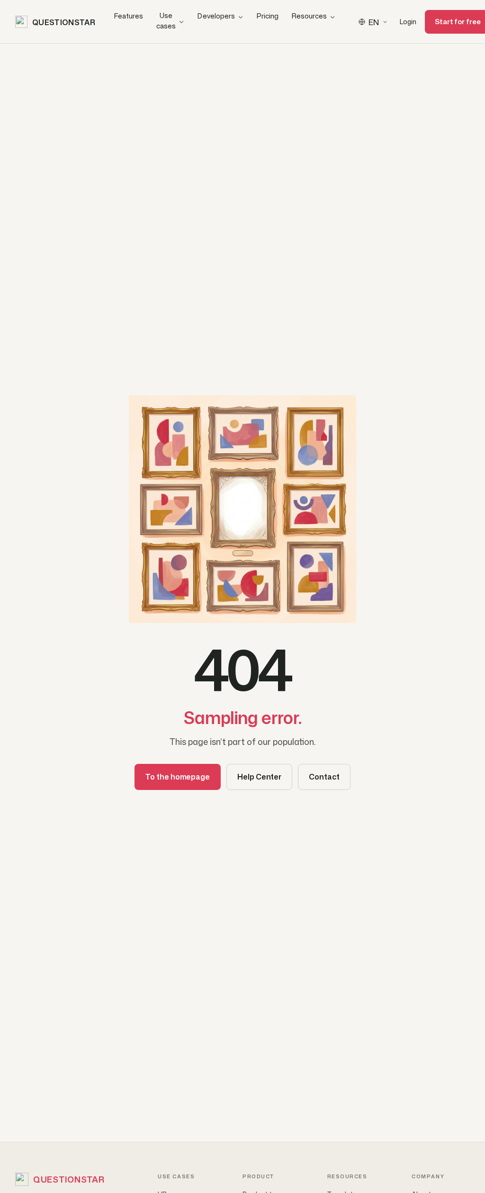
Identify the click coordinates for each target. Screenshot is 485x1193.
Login (408, 21)
